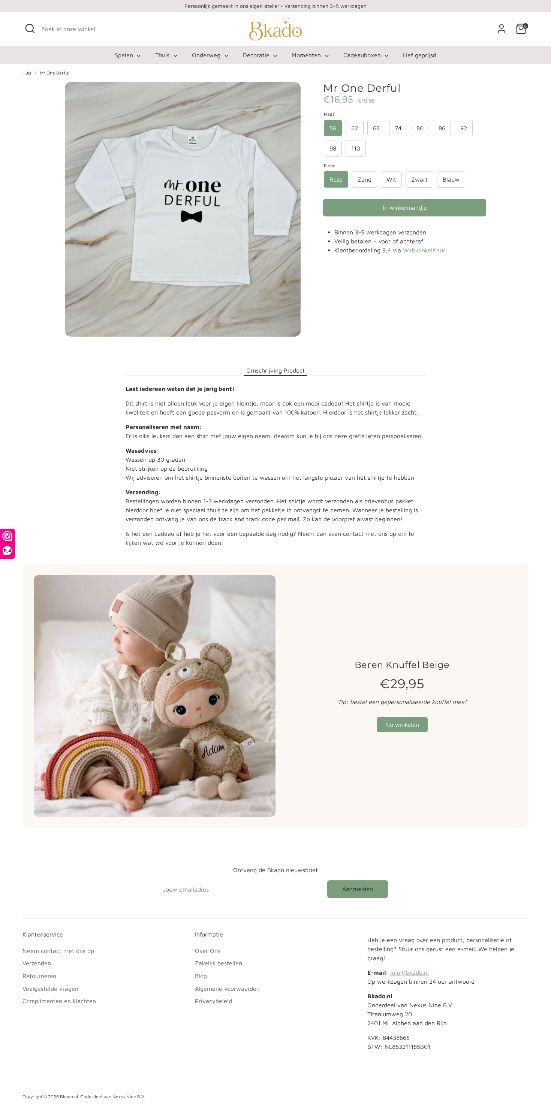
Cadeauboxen (363, 55)
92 (463, 128)
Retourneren (39, 975)
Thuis (163, 55)
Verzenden (36, 963)
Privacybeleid (213, 1001)
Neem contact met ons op (58, 950)
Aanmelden (357, 889)
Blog (201, 975)
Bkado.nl (69, 1096)
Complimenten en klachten (59, 1001)
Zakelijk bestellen (218, 963)
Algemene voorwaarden (227, 988)
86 (442, 128)
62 (354, 128)
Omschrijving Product (275, 370)
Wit (391, 179)
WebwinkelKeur (424, 250)
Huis (26, 73)
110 (355, 148)
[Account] (501, 28)
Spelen (125, 55)
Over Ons (207, 950)
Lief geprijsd (419, 55)
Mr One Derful (54, 73)
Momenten (307, 55)
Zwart (419, 179)
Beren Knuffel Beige (402, 664)
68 (376, 128)
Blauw (451, 179)
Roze (336, 179)
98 (332, 148)
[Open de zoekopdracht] (29, 28)
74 (398, 128)
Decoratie (257, 55)
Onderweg (207, 55)
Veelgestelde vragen (50, 988)
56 (332, 128)
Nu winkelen (402, 724)
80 (420, 128)
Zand (364, 179)
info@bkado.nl (409, 972)
